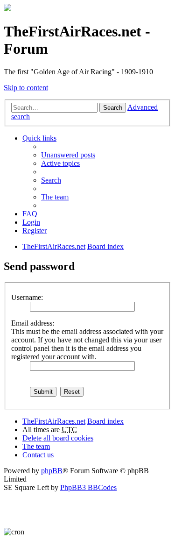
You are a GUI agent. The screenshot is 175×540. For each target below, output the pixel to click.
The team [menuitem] (55, 197)
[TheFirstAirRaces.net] (7, 9)
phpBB (52, 471)
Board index (105, 421)
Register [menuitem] (34, 230)
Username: (27, 297)
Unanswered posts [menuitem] (68, 155)
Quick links (39, 138)
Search (112, 107)
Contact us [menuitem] (38, 455)
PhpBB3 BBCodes (88, 487)
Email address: (32, 323)
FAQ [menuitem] (29, 214)
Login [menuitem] (31, 222)
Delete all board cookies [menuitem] (57, 438)
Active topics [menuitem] (60, 163)
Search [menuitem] (51, 180)
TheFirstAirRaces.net (53, 421)
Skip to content (26, 88)
